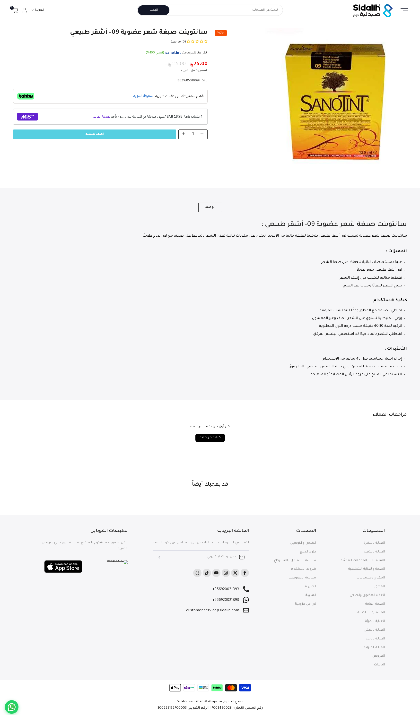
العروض (378, 656)
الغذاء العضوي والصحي (367, 595)
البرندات (379, 665)
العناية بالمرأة (375, 621)
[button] (197, 42)
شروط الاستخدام (303, 569)
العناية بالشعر (374, 552)
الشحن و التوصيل (303, 543)
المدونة (311, 595)
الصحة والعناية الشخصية (366, 569)
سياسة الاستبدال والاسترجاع (295, 560)
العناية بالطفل (374, 630)
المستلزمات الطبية (371, 612)
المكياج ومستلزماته (371, 578)
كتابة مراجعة (210, 438)
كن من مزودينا (305, 604)
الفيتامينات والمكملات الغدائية (363, 560)
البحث (153, 10)
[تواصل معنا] (11, 707)
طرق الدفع (308, 552)
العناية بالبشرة (374, 543)
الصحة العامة (375, 604)
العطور (380, 586)
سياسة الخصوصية (302, 578)
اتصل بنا (310, 586)
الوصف (210, 207)
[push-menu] (404, 10)
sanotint (173, 53)
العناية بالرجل (375, 639)
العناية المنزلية (374, 647)
